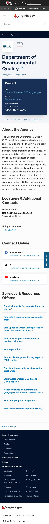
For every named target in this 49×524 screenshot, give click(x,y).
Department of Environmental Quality (19, 63)
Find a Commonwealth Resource (32, 9)
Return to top (9, 426)
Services (37, 120)
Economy (30, 471)
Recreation (8, 453)
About (5, 120)
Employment (31, 475)
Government (9, 440)
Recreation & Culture (13, 496)
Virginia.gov (20, 2)
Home (4, 34)
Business (8, 444)
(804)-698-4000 (13, 99)
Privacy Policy (9, 521)
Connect (26, 120)
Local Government (10, 457)
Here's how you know (34, 4)
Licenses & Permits (12, 491)
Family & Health (33, 480)
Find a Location (9, 230)
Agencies (15, 34)
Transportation (32, 496)
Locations (15, 120)
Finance (7, 487)
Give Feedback (46, 259)
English (5, 9)
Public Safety (32, 491)
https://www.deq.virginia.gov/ (14, 75)
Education (8, 448)
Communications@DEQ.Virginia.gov (23, 92)
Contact (21, 521)
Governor (7, 515)
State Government (10, 435)
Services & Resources (12, 466)
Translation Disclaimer (24, 515)
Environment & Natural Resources (12, 481)
